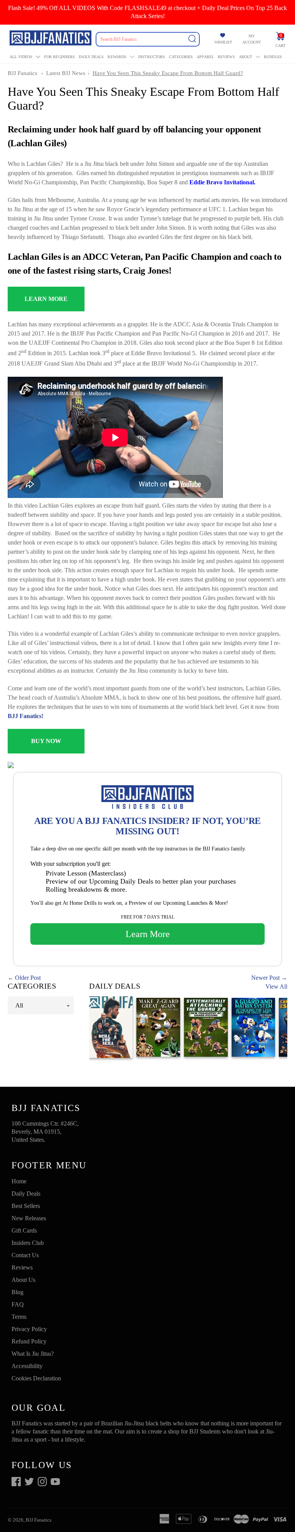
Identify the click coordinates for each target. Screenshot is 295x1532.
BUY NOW (46, 741)
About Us (23, 1279)
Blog (17, 1292)
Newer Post (265, 977)
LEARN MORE (46, 299)
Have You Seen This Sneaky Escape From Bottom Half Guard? (168, 73)
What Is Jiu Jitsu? (33, 1353)
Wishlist (223, 42)
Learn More (148, 934)
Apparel (205, 57)
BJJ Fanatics (22, 73)
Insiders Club (28, 1243)
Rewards (117, 57)
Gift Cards (24, 1230)
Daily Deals (91, 57)
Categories (181, 57)
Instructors (151, 57)
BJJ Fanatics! (25, 716)
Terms (19, 1316)
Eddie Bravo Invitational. (222, 182)
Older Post (28, 977)
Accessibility (27, 1366)
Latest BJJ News (65, 73)
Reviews (226, 57)
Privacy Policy (29, 1329)
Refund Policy (29, 1341)
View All (276, 986)
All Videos (21, 57)
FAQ (18, 1304)
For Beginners (59, 57)
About (245, 57)
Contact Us (25, 1255)
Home (19, 1181)
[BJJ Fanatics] (51, 39)
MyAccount (251, 39)
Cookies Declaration (36, 1378)
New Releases (29, 1218)
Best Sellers (26, 1206)
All (19, 1005)
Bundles (273, 57)
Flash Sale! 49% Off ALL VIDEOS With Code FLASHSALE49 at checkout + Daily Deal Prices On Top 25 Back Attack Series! (147, 12)
